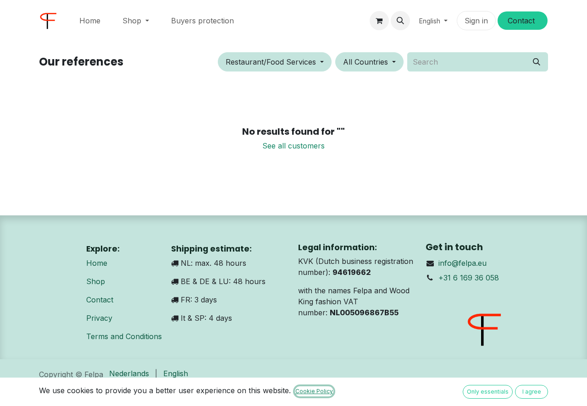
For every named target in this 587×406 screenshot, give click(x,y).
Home (96, 263)
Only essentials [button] (488, 391)
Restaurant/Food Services (271, 61)
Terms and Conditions (124, 336)
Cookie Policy (314, 391)
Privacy (99, 318)
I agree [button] (531, 391)
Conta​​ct (522, 20)
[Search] (536, 61)
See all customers (293, 145)
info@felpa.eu (462, 263)
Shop (95, 281)
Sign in (476, 20)
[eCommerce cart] (379, 20)
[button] (400, 20)
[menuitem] (89, 20)
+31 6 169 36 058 (468, 277)
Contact (99, 299)
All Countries (365, 61)
